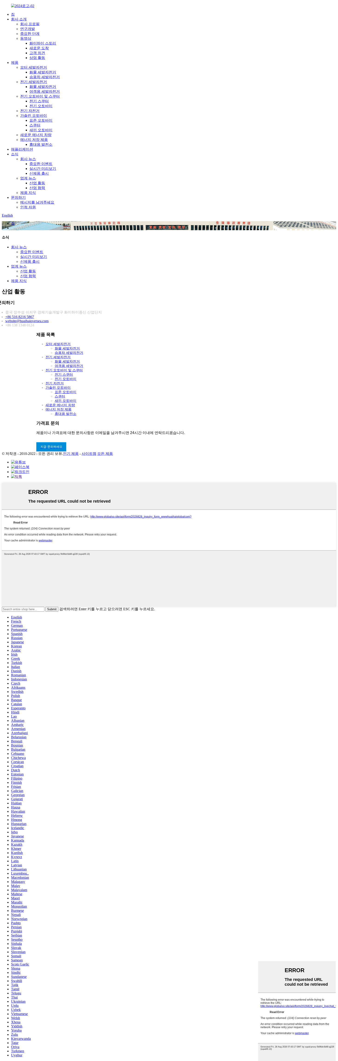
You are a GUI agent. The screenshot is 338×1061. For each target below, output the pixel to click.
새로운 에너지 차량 (36, 135)
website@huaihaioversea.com (27, 321)
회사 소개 (19, 19)
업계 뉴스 (28, 178)
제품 (14, 62)
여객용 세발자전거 (44, 91)
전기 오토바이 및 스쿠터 (40, 96)
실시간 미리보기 (42, 169)
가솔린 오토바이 (33, 116)
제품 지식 (28, 193)
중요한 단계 (30, 34)
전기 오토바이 (40, 106)
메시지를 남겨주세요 (37, 202)
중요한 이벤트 (40, 164)
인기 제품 (71, 454)
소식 (14, 154)
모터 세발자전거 (33, 67)
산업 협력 (37, 188)
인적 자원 (28, 207)
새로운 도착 (39, 48)
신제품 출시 (39, 173)
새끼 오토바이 (40, 130)
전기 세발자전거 (33, 82)
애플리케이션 (22, 149)
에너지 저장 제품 (34, 140)
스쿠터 (34, 125)
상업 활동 (37, 58)
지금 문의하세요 (51, 446)
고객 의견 (37, 53)
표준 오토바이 (40, 120)
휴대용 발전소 (40, 144)
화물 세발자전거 (42, 72)
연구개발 (27, 29)
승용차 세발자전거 (44, 77)
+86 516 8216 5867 (19, 317)
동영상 (25, 38)
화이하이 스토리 (42, 43)
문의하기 (18, 197)
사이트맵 (89, 454)
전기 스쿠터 (39, 101)
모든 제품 (105, 454)
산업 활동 (37, 183)
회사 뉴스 (28, 159)
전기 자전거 (30, 111)
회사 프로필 (30, 24)
